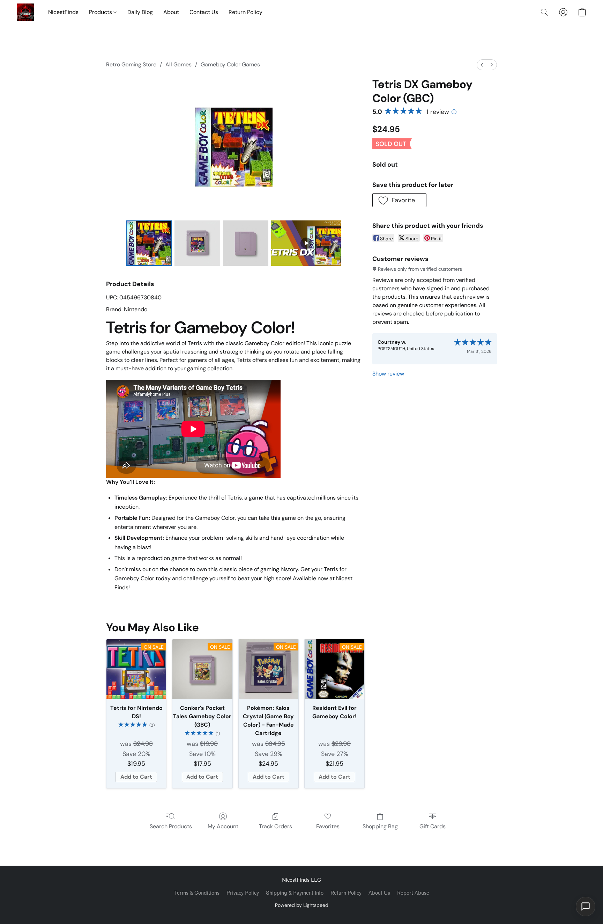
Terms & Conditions (196, 893)
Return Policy (245, 12)
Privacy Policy (242, 893)
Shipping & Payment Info (294, 893)
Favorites (328, 826)
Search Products (171, 826)
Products (101, 12)
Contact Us (203, 12)
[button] (25, 12)
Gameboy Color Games (230, 64)
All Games (178, 64)
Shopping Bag (380, 826)
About (171, 12)
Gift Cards (432, 826)
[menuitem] (482, 65)
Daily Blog (140, 12)
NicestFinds (63, 12)
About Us (379, 893)
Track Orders (275, 826)
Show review (388, 373)
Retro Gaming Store (131, 64)
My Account (223, 826)
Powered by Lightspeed (301, 905)
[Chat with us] (585, 906)
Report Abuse (413, 893)
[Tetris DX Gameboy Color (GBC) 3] (306, 243)
